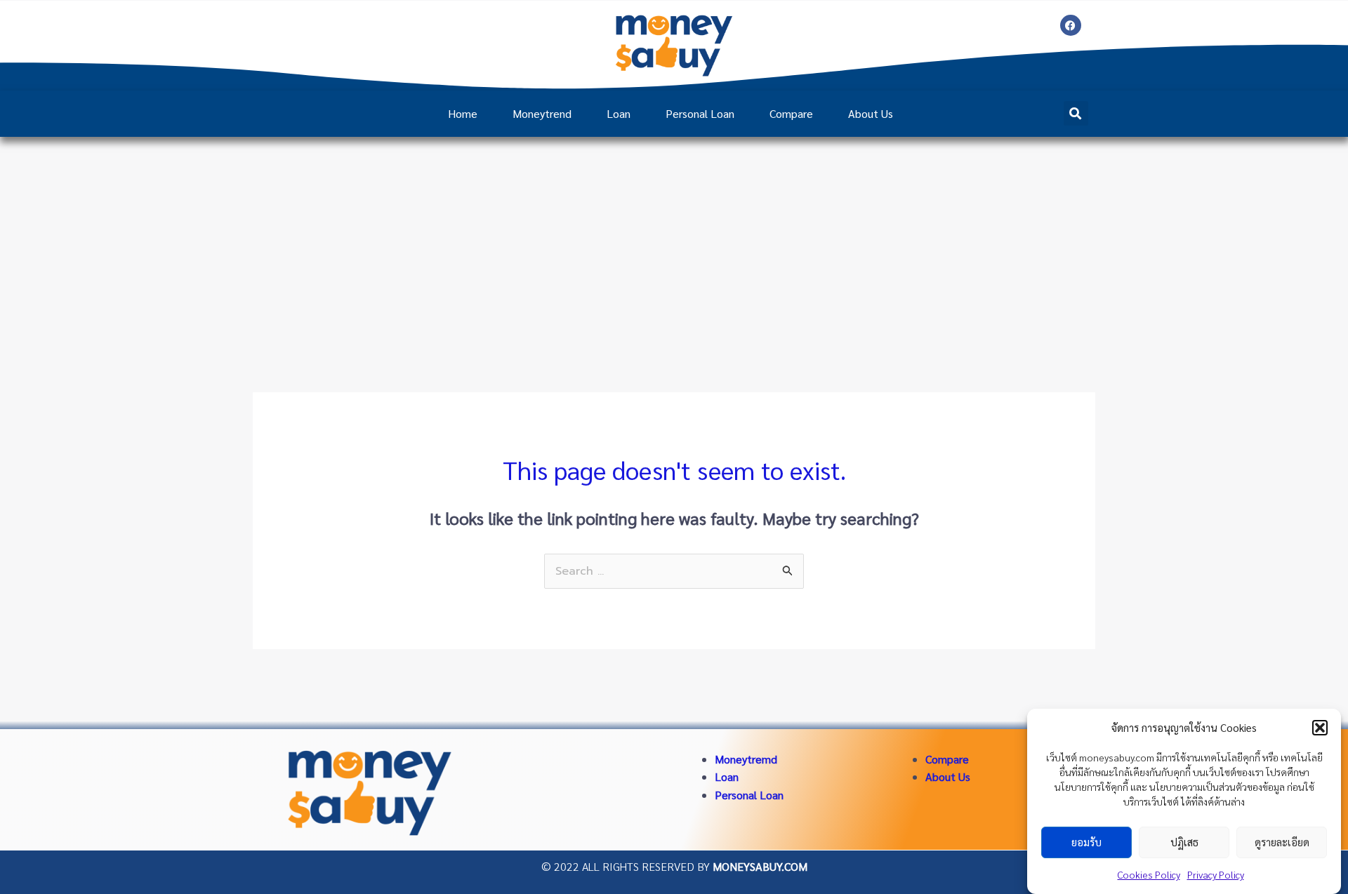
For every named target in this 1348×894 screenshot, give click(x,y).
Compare (791, 113)
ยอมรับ (1086, 842)
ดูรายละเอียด (1282, 842)
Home (462, 113)
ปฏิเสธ (1184, 842)
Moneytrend (542, 113)
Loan (618, 113)
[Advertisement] (674, 242)
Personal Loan (700, 113)
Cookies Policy (1149, 874)
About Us (870, 113)
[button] (1320, 728)
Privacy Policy (1215, 874)
